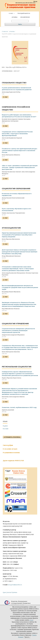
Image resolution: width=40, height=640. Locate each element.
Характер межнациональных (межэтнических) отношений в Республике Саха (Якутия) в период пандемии (19, 235)
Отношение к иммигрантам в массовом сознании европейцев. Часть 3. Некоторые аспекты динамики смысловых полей (18, 268)
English (5, 426)
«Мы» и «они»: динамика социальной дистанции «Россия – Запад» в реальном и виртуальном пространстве (19, 167)
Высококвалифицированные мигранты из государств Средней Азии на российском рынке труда (20, 287)
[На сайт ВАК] (16, 481)
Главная (5, 31)
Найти (20, 24)
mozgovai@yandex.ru (15, 585)
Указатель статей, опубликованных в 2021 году (19, 407)
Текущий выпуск (23, 13)
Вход (35, 1)
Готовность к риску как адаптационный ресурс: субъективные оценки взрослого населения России (19, 150)
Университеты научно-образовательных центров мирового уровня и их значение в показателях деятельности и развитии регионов (20, 373)
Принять (26, 637)
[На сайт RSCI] (16, 474)
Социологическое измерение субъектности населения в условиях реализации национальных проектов (18, 330)
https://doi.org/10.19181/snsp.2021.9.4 (16, 67)
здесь (31, 620)
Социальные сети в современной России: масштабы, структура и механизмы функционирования (17, 133)
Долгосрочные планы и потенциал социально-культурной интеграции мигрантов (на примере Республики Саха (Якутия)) (19, 251)
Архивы (14, 17)
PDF (6, 97)
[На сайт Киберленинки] (16, 512)
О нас (11, 13)
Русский (5, 429)
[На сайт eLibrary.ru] (16, 489)
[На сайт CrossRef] (16, 497)
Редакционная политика (11, 452)
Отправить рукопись (12, 437)
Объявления (25, 17)
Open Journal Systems (10, 592)
